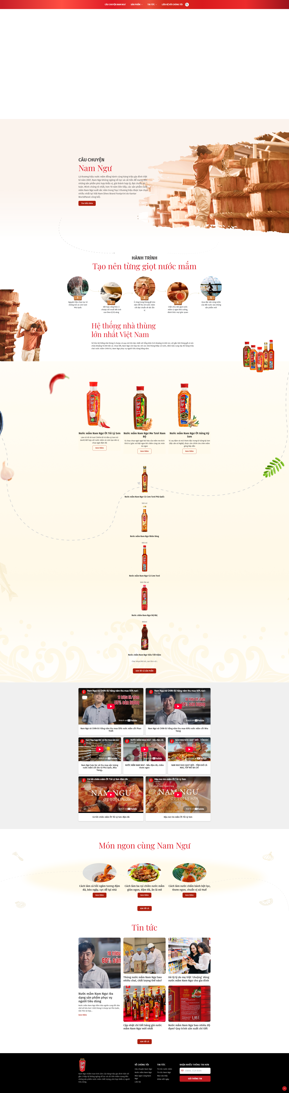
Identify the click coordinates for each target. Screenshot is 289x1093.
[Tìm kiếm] (187, 4)
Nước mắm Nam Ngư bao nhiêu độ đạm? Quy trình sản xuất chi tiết (189, 1027)
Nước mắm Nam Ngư (143, 1072)
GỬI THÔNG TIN (195, 1078)
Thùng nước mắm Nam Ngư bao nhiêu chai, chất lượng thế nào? (142, 979)
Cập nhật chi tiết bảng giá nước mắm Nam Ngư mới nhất (142, 1027)
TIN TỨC (151, 4)
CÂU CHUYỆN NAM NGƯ (115, 4)
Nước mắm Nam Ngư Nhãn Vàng (144, 536)
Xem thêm (99, 448)
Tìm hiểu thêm (87, 203)
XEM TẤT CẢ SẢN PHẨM (144, 671)
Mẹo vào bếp (162, 1076)
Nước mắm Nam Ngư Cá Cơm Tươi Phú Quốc (144, 497)
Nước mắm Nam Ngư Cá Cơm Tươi (144, 576)
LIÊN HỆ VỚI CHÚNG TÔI (172, 4)
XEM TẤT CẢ (144, 908)
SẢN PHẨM (135, 4)
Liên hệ (138, 1082)
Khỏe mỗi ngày (163, 1079)
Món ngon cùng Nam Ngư (143, 1077)
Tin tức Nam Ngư (164, 1072)
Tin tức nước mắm (164, 1069)
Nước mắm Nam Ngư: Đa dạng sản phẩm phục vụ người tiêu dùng (95, 997)
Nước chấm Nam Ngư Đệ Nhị (144, 615)
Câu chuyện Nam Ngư (143, 1069)
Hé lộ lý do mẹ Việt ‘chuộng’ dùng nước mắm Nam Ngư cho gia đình (188, 979)
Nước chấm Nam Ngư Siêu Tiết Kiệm (144, 655)
